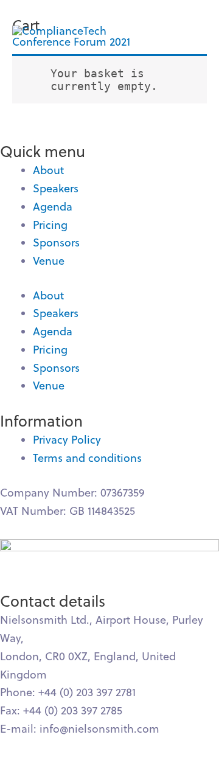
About (48, 170)
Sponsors (56, 242)
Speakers (55, 188)
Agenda (52, 206)
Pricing (50, 224)
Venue (48, 260)
